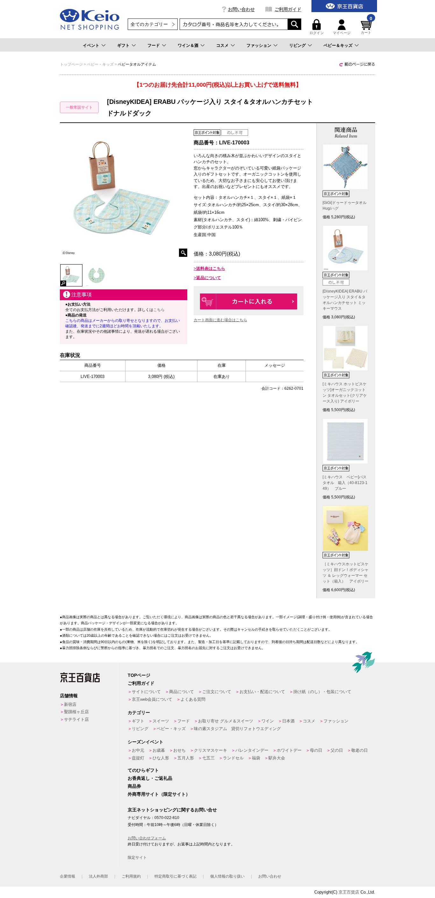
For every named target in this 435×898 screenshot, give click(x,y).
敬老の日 (359, 750)
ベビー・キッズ (171, 728)
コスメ (222, 45)
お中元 (138, 750)
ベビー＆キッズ (338, 45)
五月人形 (185, 758)
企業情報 (67, 876)
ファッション (258, 45)
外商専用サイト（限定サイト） (159, 794)
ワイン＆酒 (188, 45)
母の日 (316, 750)
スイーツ (161, 721)
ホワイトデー (289, 750)
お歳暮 (159, 750)
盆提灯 (138, 758)
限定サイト (137, 857)
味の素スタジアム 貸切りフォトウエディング (237, 728)
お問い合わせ (241, 9)
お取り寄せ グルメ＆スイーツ (225, 721)
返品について (208, 277)
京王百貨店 (349, 892)
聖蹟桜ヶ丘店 (76, 711)
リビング (297, 45)
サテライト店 (76, 719)
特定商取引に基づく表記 (175, 876)
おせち (179, 750)
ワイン (267, 721)
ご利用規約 (131, 876)
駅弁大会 (276, 758)
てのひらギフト (143, 770)
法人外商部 (98, 876)
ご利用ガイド (288, 9)
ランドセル (233, 758)
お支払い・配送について (262, 691)
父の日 (337, 750)
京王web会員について (152, 699)
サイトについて (146, 691)
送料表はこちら (210, 268)
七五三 (208, 758)
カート (366, 26)
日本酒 (288, 721)
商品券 (134, 786)
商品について (181, 691)
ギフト (123, 45)
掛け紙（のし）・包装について (322, 691)
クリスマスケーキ (210, 750)
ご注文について (216, 691)
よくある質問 (193, 699)
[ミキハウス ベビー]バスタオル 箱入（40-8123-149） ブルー (345, 483)
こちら (159, 310)
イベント (91, 45)
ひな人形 (161, 758)
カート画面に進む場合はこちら (220, 320)
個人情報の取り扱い (227, 876)
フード (153, 45)
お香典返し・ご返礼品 (150, 778)
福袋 (256, 758)
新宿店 (70, 704)
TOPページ (139, 675)
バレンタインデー (251, 750)
